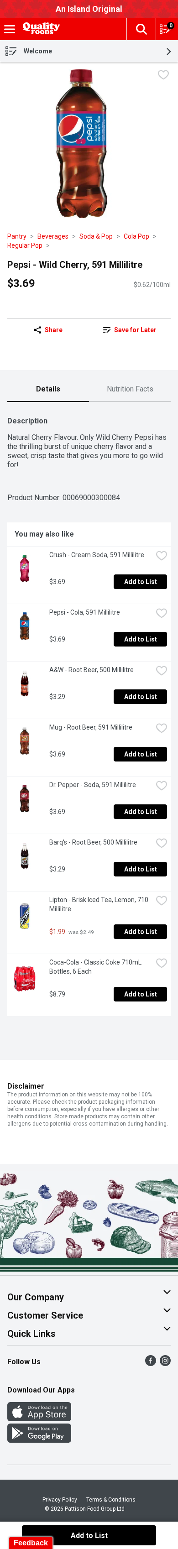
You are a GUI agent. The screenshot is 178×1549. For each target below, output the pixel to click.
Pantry (16, 236)
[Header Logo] (40, 29)
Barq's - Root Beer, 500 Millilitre (93, 842)
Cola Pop (136, 236)
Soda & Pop (96, 236)
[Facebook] (150, 1363)
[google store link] (39, 1440)
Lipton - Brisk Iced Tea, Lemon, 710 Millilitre (99, 904)
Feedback (31, 1543)
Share (54, 330)
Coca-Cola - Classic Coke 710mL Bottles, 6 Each (96, 967)
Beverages (52, 236)
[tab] (48, 389)
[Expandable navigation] (10, 29)
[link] (130, 330)
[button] (141, 29)
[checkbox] (163, 76)
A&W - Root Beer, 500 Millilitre (91, 669)
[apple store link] (39, 1418)
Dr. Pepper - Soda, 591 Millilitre (92, 784)
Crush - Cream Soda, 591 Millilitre (96, 554)
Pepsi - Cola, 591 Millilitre (84, 612)
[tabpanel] (89, 712)
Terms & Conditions (111, 1500)
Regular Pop (24, 245)
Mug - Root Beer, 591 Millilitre (90, 727)
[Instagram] (165, 1363)
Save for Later (135, 330)
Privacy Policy (59, 1500)
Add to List (140, 581)
